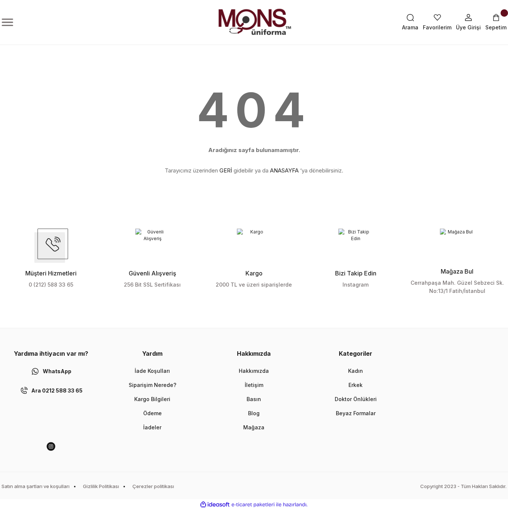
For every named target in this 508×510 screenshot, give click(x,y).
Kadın (355, 371)
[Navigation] (7, 22)
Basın (254, 399)
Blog (254, 413)
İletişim (254, 385)
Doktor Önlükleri (356, 399)
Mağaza (253, 427)
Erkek (355, 385)
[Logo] (254, 22)
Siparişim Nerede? (152, 385)
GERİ (225, 170)
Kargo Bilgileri (152, 399)
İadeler (152, 427)
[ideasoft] (215, 504)
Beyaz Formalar (356, 413)
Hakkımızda (254, 371)
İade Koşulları (152, 371)
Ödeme (152, 413)
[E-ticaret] (253, 504)
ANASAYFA (284, 170)
